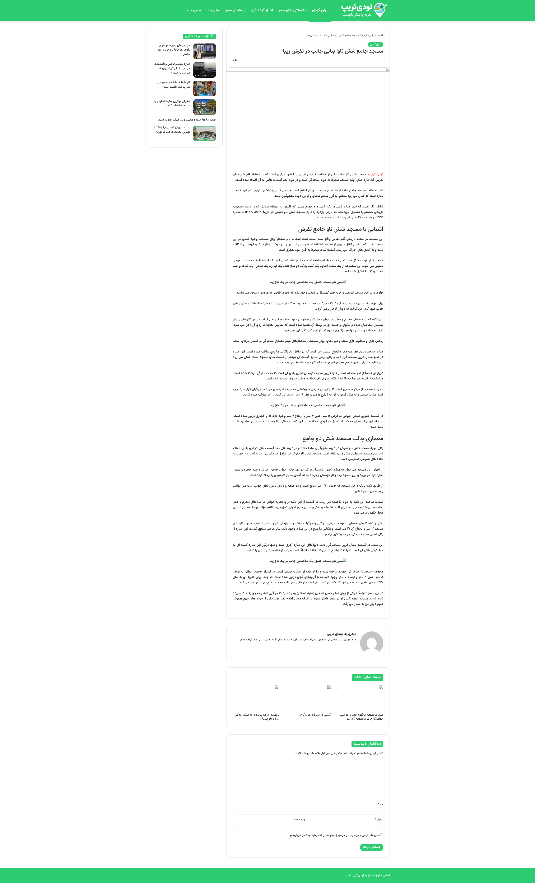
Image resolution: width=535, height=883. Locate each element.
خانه (378, 36)
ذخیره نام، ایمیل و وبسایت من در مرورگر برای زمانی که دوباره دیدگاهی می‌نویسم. (334, 835)
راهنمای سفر (235, 10)
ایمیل (379, 820)
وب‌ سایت (299, 820)
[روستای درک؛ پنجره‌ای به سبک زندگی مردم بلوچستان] (256, 698)
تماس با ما (194, 10)
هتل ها (214, 10)
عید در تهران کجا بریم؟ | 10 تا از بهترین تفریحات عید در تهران (171, 129)
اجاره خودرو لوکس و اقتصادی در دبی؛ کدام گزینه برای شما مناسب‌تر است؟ (172, 68)
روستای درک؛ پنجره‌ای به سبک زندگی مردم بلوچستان (257, 717)
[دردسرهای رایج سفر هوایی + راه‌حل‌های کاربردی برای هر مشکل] (204, 51)
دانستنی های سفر (292, 10)
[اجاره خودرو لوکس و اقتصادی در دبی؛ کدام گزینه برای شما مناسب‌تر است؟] (204, 70)
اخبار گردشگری (262, 10)
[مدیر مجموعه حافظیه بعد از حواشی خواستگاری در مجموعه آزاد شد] (360, 698)
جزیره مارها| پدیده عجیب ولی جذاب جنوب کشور (187, 120)
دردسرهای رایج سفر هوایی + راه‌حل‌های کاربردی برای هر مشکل (172, 49)
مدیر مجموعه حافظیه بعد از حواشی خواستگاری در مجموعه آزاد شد (361, 717)
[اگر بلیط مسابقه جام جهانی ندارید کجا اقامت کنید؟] (204, 88)
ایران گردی (320, 10)
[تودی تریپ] (362, 10)
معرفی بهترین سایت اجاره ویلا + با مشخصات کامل (171, 103)
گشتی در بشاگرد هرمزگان (315, 715)
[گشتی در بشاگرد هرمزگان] (308, 698)
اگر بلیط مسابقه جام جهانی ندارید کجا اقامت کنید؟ (173, 84)
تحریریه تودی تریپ (341, 634)
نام (380, 804)
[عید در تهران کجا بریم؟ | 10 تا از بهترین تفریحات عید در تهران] (204, 133)
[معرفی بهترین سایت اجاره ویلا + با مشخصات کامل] (204, 107)
